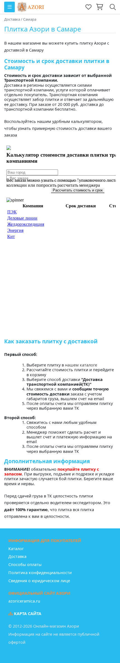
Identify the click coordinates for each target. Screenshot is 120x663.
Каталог (16, 548)
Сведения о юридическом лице (39, 580)
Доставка (17, 556)
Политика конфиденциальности (40, 572)
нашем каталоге (81, 365)
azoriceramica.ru (24, 601)
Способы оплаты (25, 564)
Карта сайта (27, 613)
